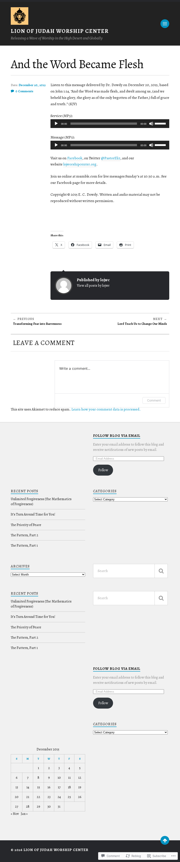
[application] (109, 123)
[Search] (161, 571)
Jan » (24, 813)
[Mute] (151, 123)
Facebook (74, 158)
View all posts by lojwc (93, 285)
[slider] (161, 123)
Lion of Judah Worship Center (60, 31)
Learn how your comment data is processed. (106, 409)
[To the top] (164, 840)
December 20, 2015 (32, 85)
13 (16, 787)
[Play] (56, 123)
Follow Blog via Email (116, 435)
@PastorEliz (110, 158)
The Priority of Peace (26, 525)
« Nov (15, 813)
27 (16, 806)
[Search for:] (130, 571)
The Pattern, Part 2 (24, 535)
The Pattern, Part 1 (24, 545)
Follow (103, 470)
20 (16, 796)
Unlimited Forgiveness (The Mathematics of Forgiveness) (41, 501)
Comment (154, 400)
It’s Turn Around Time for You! (33, 514)
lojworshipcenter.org (79, 164)
